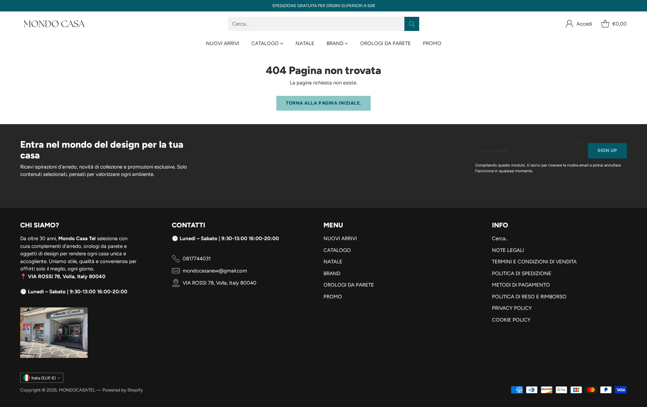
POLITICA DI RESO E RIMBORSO (529, 297)
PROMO (333, 297)
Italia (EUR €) (43, 377)
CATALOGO (337, 250)
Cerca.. (499, 238)
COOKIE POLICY (511, 320)
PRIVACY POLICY (512, 308)
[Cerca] (411, 24)
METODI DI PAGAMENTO (521, 285)
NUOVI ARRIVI (340, 238)
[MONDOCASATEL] (54, 23)
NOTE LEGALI (508, 250)
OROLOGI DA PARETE (349, 285)
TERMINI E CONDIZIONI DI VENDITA (534, 262)
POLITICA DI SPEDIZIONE (521, 273)
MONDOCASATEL (77, 390)
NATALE (333, 262)
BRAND (332, 273)
